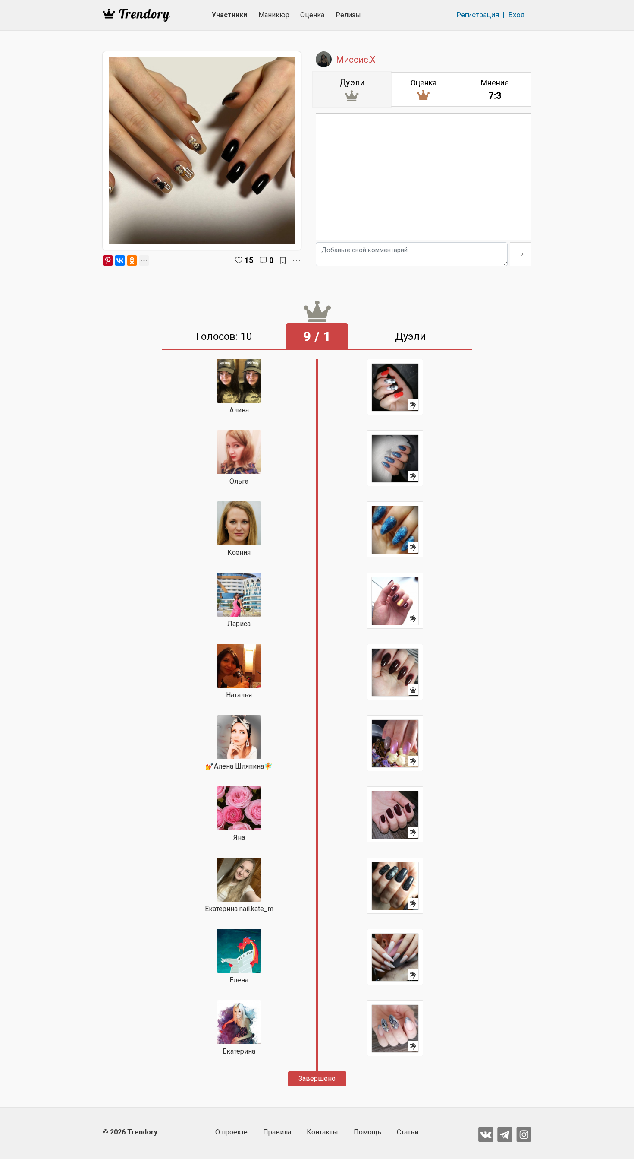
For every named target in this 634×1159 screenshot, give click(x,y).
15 (249, 260)
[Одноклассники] (132, 260)
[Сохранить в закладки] (283, 260)
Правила (277, 1132)
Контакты (322, 1132)
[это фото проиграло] (395, 387)
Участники (229, 15)
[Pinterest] (108, 260)
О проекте (231, 1132)
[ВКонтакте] (120, 260)
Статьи (407, 1132)
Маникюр (273, 15)
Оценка (312, 15)
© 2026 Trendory (130, 1132)
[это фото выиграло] (395, 672)
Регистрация (478, 14)
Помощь (367, 1132)
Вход (516, 14)
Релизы (348, 15)
